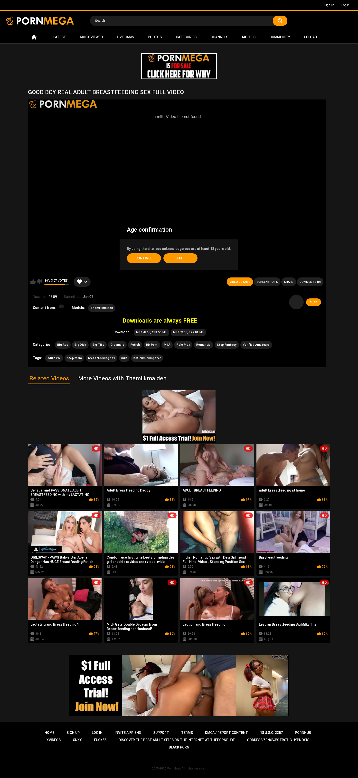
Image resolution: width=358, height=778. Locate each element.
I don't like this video (39, 281)
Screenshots (267, 282)
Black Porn (179, 747)
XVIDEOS (54, 740)
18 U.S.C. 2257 (271, 733)
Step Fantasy (227, 344)
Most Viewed (91, 37)
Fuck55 (100, 740)
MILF (167, 344)
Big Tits (98, 344)
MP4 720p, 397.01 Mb (188, 332)
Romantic (203, 344)
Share (288, 282)
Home (34, 37)
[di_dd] (296, 302)
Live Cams (125, 37)
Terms (187, 733)
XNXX (77, 740)
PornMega (174, 768)
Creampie (117, 344)
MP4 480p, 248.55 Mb (151, 332)
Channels (219, 37)
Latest (59, 37)
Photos (155, 37)
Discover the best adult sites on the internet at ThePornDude (177, 740)
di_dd (313, 302)
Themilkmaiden (102, 308)
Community (280, 37)
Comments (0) (310, 282)
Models (248, 37)
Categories (186, 37)
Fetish (135, 344)
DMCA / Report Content (226, 733)
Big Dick (80, 344)
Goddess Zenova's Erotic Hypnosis (278, 740)
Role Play (183, 344)
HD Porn (152, 344)
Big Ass (62, 344)
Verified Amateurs (256, 344)
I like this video (33, 281)
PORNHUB (303, 733)
